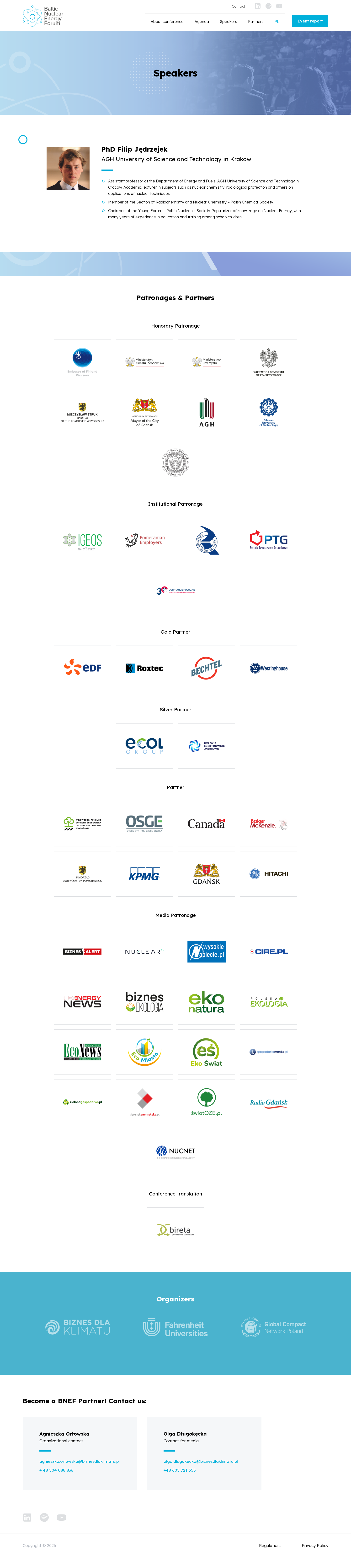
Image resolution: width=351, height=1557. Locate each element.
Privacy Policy (315, 1545)
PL (277, 21)
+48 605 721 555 (180, 1470)
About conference (167, 21)
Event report (310, 21)
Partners (256, 21)
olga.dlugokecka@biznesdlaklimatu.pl (201, 1461)
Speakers (228, 21)
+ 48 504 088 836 (56, 1470)
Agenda (202, 21)
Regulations (270, 1545)
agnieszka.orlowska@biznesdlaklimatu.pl (79, 1461)
